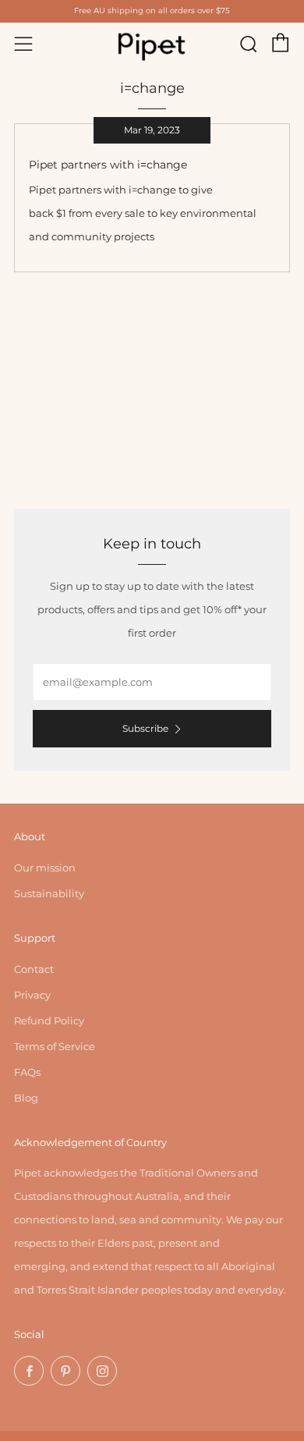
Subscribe (145, 728)
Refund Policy (49, 1020)
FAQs (27, 1072)
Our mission (45, 867)
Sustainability (49, 893)
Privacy (32, 994)
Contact (34, 969)
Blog (26, 1097)
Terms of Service (54, 1046)
